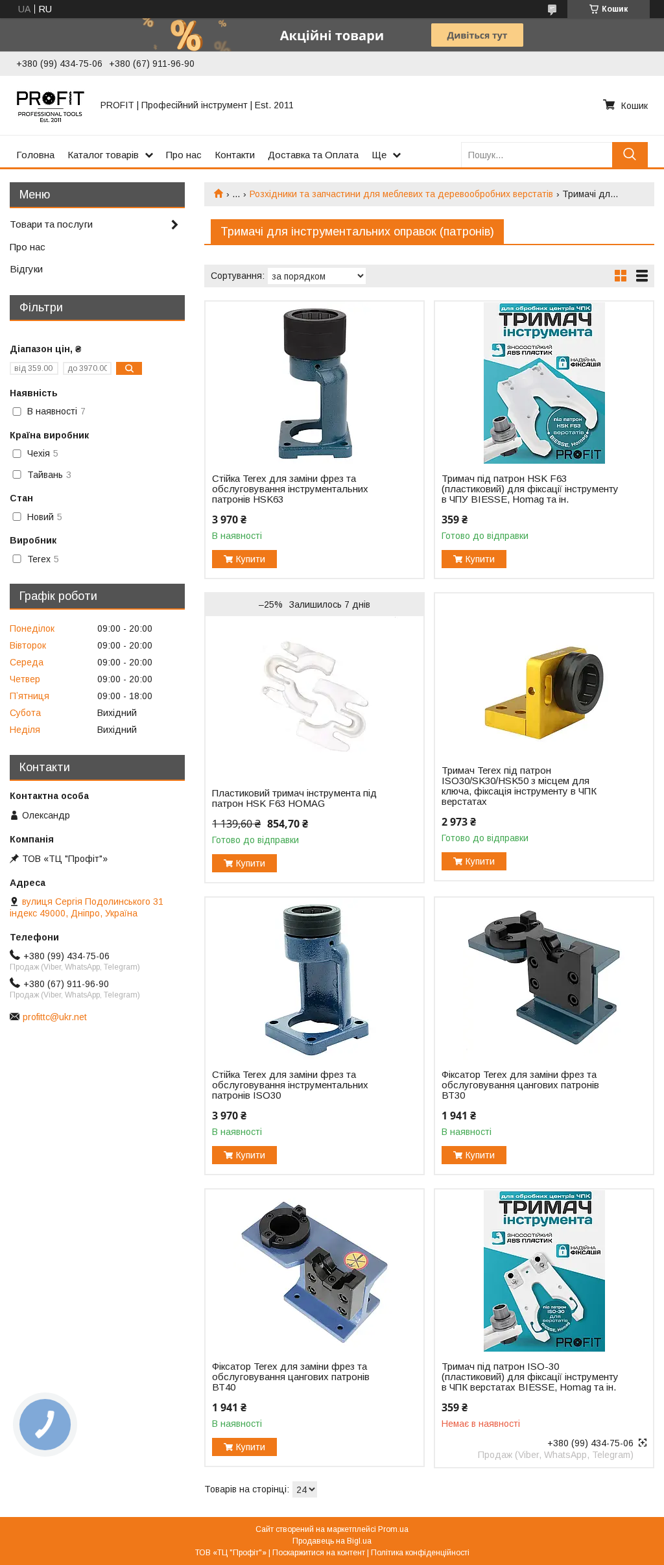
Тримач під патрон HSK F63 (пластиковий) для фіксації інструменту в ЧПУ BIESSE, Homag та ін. (530, 489)
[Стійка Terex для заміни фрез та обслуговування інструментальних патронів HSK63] (314, 383)
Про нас (184, 154)
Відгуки (26, 268)
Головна (35, 154)
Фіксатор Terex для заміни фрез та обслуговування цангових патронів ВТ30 (520, 1085)
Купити (250, 559)
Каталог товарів (103, 154)
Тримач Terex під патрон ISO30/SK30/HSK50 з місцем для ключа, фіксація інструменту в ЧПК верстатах (519, 786)
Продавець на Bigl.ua (332, 1541)
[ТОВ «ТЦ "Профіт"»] (50, 105)
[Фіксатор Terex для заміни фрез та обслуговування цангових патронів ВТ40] (314, 1270)
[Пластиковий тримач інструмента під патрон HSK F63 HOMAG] (314, 697)
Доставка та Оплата (313, 154)
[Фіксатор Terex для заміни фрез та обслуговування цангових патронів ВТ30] (544, 979)
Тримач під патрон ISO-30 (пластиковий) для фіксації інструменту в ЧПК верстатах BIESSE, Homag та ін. (530, 1376)
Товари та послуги (51, 224)
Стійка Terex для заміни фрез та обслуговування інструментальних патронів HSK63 (290, 489)
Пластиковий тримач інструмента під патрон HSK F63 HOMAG (294, 798)
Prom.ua (393, 1529)
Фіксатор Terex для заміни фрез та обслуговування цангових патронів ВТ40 (291, 1376)
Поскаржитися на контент (318, 1552)
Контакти (235, 154)
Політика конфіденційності (420, 1552)
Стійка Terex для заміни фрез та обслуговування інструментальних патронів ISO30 (290, 1085)
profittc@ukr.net (55, 1017)
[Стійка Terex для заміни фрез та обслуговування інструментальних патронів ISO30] (314, 979)
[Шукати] (630, 154)
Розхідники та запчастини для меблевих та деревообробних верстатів (401, 194)
